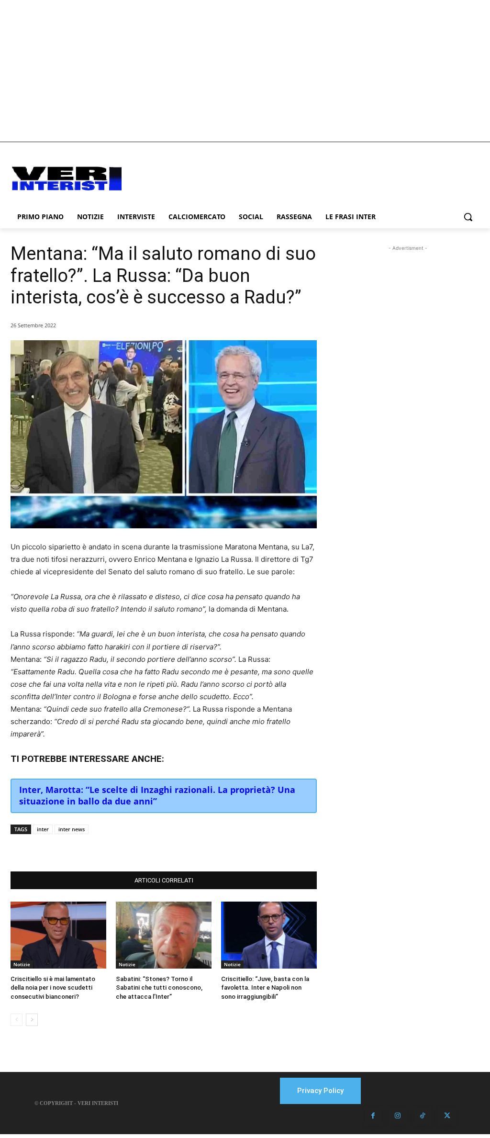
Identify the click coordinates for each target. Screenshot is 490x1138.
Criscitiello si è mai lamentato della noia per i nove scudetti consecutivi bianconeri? (53, 987)
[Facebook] (85, 847)
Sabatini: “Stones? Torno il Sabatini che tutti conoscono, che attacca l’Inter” (159, 987)
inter (43, 829)
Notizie (21, 964)
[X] (107, 847)
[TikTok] (422, 1116)
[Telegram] (151, 847)
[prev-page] (16, 1020)
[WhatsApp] (129, 847)
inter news (71, 829)
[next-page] (32, 1020)
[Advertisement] (245, 71)
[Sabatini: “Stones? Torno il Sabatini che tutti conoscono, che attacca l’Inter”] (164, 935)
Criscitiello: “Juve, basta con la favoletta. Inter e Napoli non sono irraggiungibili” (265, 987)
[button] (468, 216)
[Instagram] (397, 1116)
